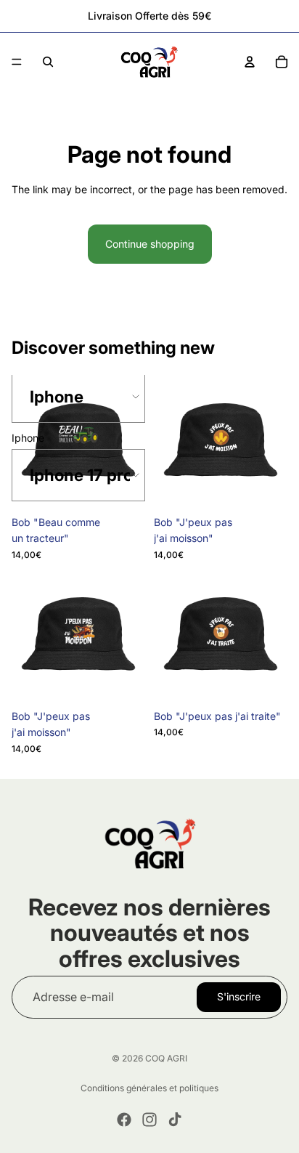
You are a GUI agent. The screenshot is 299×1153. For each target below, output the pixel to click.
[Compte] (250, 62)
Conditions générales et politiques (149, 1088)
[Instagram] (149, 1119)
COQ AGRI (166, 1058)
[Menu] (16, 61)
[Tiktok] (175, 1119)
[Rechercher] (48, 62)
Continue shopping (149, 244)
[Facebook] (124, 1119)
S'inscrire (239, 996)
